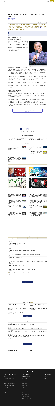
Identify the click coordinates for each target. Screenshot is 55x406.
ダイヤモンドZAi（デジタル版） (27, 381)
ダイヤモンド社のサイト (26, 374)
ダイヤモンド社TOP (46, 376)
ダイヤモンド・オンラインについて (10, 374)
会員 (42, 238)
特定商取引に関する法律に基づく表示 (10, 383)
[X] (23, 371)
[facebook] (27, 371)
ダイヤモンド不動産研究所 (26, 389)
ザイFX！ (23, 387)
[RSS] (32, 371)
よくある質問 (6, 387)
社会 (8, 19)
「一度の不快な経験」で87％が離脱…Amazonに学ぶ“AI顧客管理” (38, 309)
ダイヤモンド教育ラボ (25, 396)
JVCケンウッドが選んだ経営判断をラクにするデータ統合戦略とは (38, 305)
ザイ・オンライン (25, 385)
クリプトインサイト (25, 394)
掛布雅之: (11, 18)
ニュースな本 (12, 19)
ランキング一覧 (27, 282)
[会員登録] (52, 1)
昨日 (22, 238)
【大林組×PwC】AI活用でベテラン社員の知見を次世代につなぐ (17, 305)
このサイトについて (7, 376)
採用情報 (44, 380)
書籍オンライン (24, 383)
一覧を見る (27, 316)
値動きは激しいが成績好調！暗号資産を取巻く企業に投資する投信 (17, 312)
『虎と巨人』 (40, 27)
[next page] (34, 129)
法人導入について (6, 392)
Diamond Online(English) (26, 376)
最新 (12, 238)
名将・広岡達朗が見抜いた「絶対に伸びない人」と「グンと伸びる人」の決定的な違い (17, 138)
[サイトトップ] (4, 1)
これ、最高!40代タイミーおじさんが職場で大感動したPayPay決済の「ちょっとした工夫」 (38, 138)
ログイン (47, 1)
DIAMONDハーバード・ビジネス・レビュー (29, 380)
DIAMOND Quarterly (25, 390)
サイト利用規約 (6, 381)
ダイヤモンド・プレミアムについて (9, 378)
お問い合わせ (6, 390)
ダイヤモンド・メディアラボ (27, 398)
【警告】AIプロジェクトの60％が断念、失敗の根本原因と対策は (17, 309)
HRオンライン (24, 392)
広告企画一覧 (31, 350)
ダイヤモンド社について (47, 374)
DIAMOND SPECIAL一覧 (12, 350)
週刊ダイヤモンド (25, 378)
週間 (32, 238)
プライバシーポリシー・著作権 (9, 385)
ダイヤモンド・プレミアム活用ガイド (10, 380)
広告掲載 (5, 389)
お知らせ (44, 381)
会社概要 (44, 378)
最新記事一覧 (27, 344)
